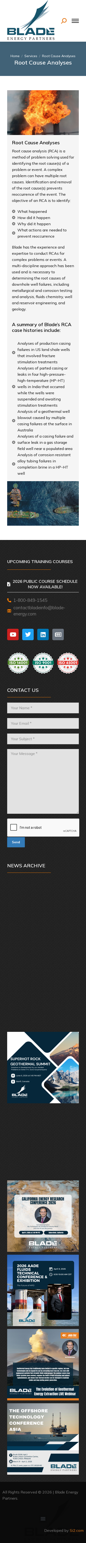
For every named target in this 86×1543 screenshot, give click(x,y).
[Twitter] (28, 634)
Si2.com (77, 1530)
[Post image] (43, 919)
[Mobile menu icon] (75, 21)
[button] (43, 1519)
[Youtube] (13, 634)
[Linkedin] (43, 634)
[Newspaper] (58, 634)
